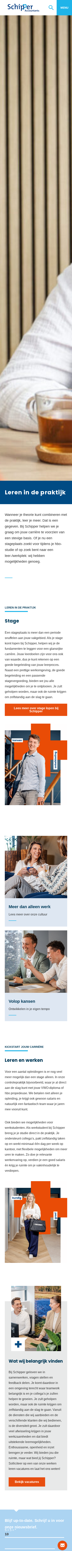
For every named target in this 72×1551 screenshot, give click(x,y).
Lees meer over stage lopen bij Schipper (36, 710)
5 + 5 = (9, 1530)
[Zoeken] (53, 7)
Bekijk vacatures (27, 1481)
